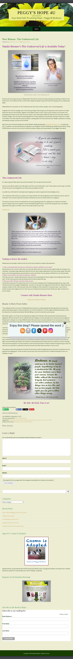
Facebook (30, 299)
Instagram (37, 299)
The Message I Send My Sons (10, 519)
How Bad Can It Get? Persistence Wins (13, 526)
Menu (36, 29)
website (43, 299)
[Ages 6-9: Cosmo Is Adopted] (36, 551)
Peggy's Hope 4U (36, 12)
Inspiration (31, 420)
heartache (20, 420)
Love (38, 420)
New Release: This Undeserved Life (23, 422)
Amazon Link (6, 209)
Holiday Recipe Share (8, 516)
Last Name (5, 630)
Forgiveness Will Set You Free (10, 523)
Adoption (11, 420)
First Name (5, 623)
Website (4, 473)
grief (15, 420)
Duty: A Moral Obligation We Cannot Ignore (14, 512)
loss (36, 420)
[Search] (68, 491)
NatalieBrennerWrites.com (53, 124)
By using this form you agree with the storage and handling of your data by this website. (29, 480)
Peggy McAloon (26, 42)
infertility (25, 420)
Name (4, 458)
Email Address (7, 616)
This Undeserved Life (20, 418)
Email (4, 465)
